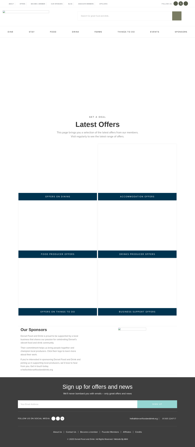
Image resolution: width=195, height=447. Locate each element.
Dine (10, 32)
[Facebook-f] (176, 3)
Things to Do (126, 32)
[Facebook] (53, 418)
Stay (32, 32)
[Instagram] (186, 3)
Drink (75, 32)
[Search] (176, 15)
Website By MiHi (121, 439)
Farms (98, 32)
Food (53, 32)
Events (154, 32)
